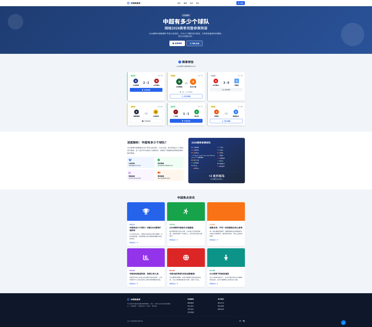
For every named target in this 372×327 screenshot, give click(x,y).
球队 (197, 3)
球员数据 (191, 312)
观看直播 (147, 90)
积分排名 (191, 306)
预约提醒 (187, 96)
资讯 (191, 3)
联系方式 (221, 303)
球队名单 (195, 43)
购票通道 (147, 121)
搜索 (241, 3)
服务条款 (221, 309)
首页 (179, 3)
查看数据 (227, 90)
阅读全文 (132, 242)
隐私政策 (221, 306)
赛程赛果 (191, 303)
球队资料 (191, 309)
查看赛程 (178, 43)
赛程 (185, 3)
